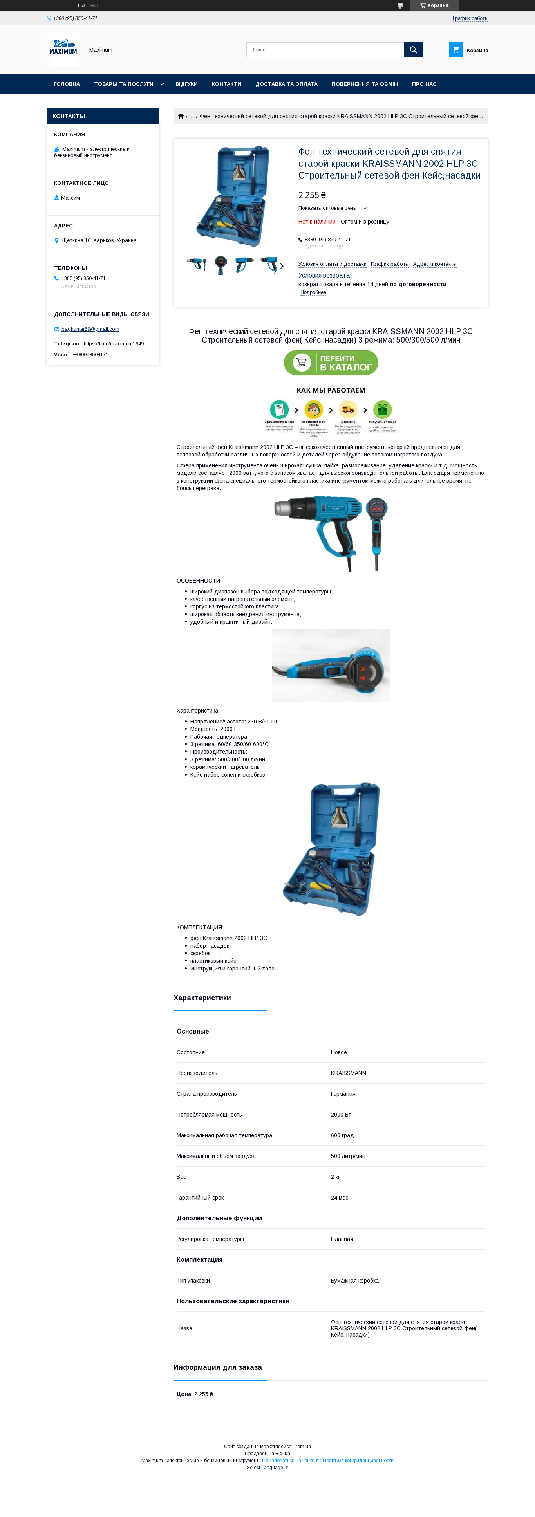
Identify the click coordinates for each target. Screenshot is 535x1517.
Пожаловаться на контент (290, 1460)
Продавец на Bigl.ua (267, 1453)
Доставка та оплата (286, 84)
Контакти (226, 84)
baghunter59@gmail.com (90, 329)
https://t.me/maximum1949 (114, 343)
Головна (67, 84)
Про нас (424, 84)
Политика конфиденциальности (358, 1460)
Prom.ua (302, 1446)
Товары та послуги (124, 84)
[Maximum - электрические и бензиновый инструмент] (63, 64)
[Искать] (413, 49)
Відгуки (186, 84)
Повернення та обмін (365, 84)
